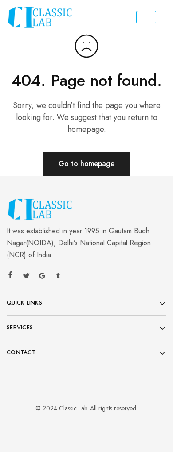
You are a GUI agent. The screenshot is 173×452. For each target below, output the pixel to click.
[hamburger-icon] (146, 17)
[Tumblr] (58, 277)
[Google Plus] (42, 277)
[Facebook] (10, 276)
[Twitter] (26, 277)
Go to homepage (86, 163)
